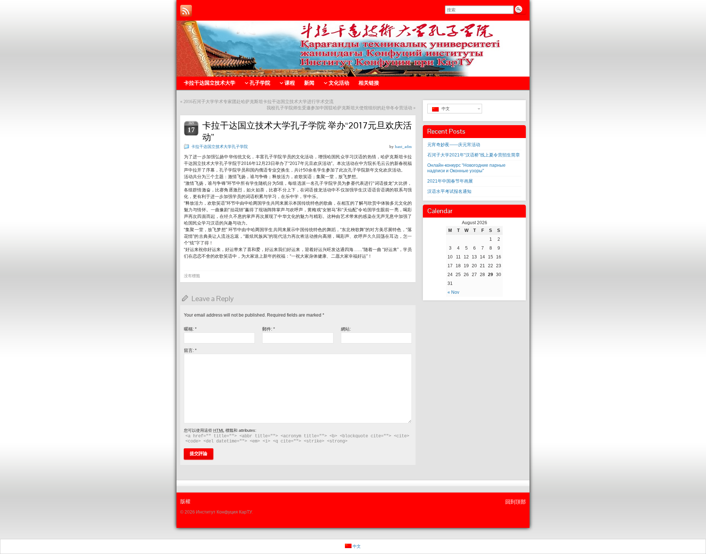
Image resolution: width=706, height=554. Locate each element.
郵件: (268, 329)
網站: (346, 329)
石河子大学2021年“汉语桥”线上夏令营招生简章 (473, 155)
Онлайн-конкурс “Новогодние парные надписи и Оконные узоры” (466, 168)
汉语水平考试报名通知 (449, 191)
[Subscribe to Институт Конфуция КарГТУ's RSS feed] (186, 11)
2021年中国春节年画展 (450, 181)
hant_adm (403, 146)
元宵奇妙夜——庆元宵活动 (453, 144)
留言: (190, 350)
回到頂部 (515, 502)
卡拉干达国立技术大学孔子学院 (219, 146)
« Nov (453, 292)
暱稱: (190, 329)
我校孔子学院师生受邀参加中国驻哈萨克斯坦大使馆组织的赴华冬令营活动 (339, 107)
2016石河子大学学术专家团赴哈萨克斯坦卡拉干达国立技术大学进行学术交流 (258, 101)
